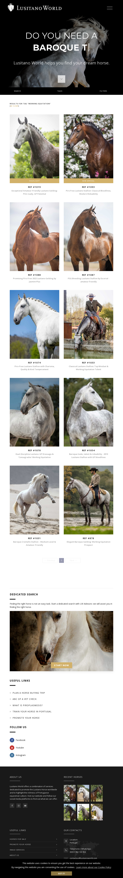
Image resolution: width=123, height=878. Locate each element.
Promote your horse (26, 717)
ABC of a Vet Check (25, 699)
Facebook (20, 740)
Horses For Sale (18, 839)
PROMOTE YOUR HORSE (20, 844)
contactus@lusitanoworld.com (83, 858)
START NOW (61, 665)
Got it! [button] (61, 873)
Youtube (20, 747)
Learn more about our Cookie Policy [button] (93, 867)
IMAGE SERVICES (17, 850)
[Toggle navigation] (110, 7)
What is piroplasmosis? (28, 705)
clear (15, 106)
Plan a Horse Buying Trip (29, 692)
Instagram (21, 755)
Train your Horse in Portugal (32, 711)
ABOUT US (14, 855)
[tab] (61, 91)
